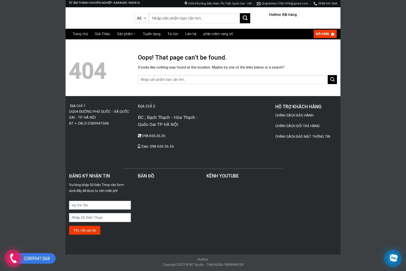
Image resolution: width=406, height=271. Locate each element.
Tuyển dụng (151, 34)
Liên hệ (190, 34)
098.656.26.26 (153, 136)
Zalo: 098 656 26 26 (157, 146)
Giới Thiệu (102, 34)
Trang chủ (80, 34)
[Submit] (245, 18)
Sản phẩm (125, 34)
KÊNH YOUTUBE (223, 176)
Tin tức (173, 34)
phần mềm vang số (218, 34)
